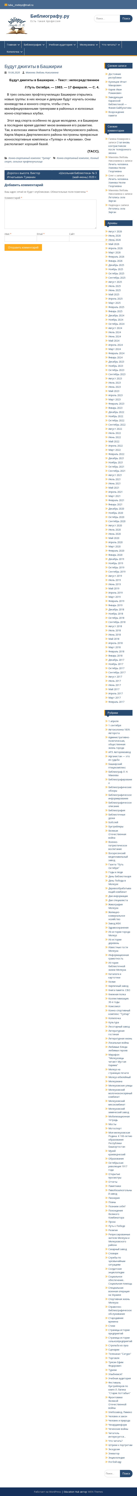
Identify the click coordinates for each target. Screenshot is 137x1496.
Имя (8, 234)
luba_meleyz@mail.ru (20, 5)
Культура (113, 1022)
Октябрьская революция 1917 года (117, 1166)
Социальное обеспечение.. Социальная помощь (120, 1280)
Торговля (113, 1358)
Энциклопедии (116, 1457)
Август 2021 (115, 475)
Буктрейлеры (115, 826)
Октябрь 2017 (116, 668)
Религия (113, 1230)
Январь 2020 (115, 554)
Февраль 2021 (116, 500)
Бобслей (113, 822)
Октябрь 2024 (116, 323)
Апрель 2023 (115, 395)
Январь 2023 (115, 407)
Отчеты (112, 1181)
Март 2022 (114, 449)
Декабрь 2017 (116, 659)
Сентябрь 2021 (116, 470)
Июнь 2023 (114, 386)
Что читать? (109, 44)
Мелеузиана (87, 44)
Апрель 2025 (115, 298)
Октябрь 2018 (116, 617)
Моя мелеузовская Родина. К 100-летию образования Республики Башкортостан (120, 1139)
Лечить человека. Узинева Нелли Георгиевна (118, 168)
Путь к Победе (116, 1226)
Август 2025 (115, 281)
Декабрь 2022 (116, 412)
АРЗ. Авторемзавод (119, 752)
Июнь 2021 (114, 483)
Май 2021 (113, 487)
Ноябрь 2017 (115, 664)
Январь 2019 (115, 605)
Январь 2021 (115, 504)
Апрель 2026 (115, 248)
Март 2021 (114, 496)
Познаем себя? (116, 1206)
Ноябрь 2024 (115, 319)
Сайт (72, 234)
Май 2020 (113, 538)
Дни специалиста (118, 900)
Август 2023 (115, 378)
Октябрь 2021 (116, 466)
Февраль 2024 (116, 353)
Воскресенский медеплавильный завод (118, 857)
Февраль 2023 (116, 403)
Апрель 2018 (115, 643)
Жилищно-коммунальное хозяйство (116, 916)
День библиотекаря (119, 876)
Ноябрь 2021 (115, 462)
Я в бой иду (114, 1461)
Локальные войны (118, 1042)
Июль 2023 (114, 382)
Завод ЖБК (114, 923)
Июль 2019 (114, 580)
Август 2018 (115, 626)
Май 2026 (113, 244)
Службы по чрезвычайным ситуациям (116, 1261)
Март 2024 (114, 349)
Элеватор (113, 1453)
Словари (113, 1253)
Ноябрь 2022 (115, 416)
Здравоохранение (118, 927)
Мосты (112, 1124)
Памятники (114, 1186)
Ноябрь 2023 (115, 365)
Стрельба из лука (118, 1345)
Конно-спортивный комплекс (73, 158)
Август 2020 (115, 525)
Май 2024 (113, 340)
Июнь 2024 (114, 336)
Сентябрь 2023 (116, 374)
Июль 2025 (114, 286)
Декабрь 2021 (116, 458)
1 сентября (114, 725)
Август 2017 (115, 676)
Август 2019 (115, 575)
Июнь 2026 (114, 239)
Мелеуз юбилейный (119, 1077)
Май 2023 (113, 391)
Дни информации (118, 896)
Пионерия (114, 1197)
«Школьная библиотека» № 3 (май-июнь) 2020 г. (78, 175)
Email (41, 234)
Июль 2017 (114, 680)
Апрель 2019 (115, 592)
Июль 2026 (114, 235)
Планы (112, 1202)
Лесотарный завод (119, 1026)
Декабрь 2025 (116, 265)
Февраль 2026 (116, 256)
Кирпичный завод (118, 985)
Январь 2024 (115, 357)
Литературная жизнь (120, 1038)
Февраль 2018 (116, 651)
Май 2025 (113, 294)
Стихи (111, 1325)
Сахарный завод (117, 1249)
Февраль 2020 (116, 550)
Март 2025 (114, 302)
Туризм (112, 1370)
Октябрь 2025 (116, 273)
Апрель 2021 (115, 491)
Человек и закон (117, 1416)
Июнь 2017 (114, 685)
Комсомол (114, 1006)
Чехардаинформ (117, 1424)
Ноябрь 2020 (115, 512)
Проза (111, 1221)
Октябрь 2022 (116, 420)
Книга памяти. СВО (119, 990)
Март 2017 (114, 697)
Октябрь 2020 (116, 517)
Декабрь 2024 (116, 315)
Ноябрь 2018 (115, 613)
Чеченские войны (118, 1428)
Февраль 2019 (116, 601)
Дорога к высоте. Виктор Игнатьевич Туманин (23, 175)
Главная (11, 44)
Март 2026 (114, 252)
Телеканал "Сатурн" (119, 1353)
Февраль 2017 (116, 701)
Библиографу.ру (49, 16)
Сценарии (113, 1349)
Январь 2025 (115, 311)
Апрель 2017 (115, 693)
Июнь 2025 (114, 290)
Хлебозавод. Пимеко (120, 1412)
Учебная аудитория (60, 44)
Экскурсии (114, 1449)
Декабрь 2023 (116, 361)
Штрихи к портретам (120, 1445)
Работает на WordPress (47, 1491)
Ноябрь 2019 (115, 563)
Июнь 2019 (114, 584)
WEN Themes (95, 1491)
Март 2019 (114, 596)
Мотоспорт (115, 1128)
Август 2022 (115, 428)
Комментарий (13, 197)
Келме (112, 981)
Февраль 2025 (116, 307)
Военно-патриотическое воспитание (117, 845)
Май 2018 (113, 638)
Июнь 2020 (114, 533)
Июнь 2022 (114, 437)
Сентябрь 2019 (116, 571)
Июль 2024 (114, 332)
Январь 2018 (115, 655)
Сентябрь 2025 (116, 277)
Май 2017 (113, 689)
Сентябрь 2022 (116, 424)
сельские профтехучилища (27, 161)
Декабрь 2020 (116, 508)
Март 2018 (114, 647)
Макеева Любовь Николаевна (42, 72)
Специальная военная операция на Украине (118, 1291)
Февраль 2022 (116, 454)
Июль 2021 (114, 479)
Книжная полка (117, 994)
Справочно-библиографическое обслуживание (120, 1310)
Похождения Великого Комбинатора (116, 1214)
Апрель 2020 (115, 542)
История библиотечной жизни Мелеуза (117, 966)
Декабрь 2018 (116, 609)
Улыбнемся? (115, 1374)
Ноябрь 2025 (115, 269)
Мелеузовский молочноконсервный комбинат (120, 1093)
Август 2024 (115, 328)
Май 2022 (113, 441)
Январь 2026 (115, 260)
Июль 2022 (114, 433)
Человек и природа (119, 1420)
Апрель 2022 (115, 445)
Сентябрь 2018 (116, 622)
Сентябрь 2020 (116, 521)
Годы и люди (115, 872)
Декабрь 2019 (116, 559)
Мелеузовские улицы (120, 1085)
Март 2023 (114, 399)
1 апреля (113, 721)
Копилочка (13, 51)
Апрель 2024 (115, 344)
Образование (116, 1158)
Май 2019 (113, 588)
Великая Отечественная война (117, 834)
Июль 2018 (114, 630)
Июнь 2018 (114, 634)
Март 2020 (114, 546)
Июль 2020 (114, 529)
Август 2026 (115, 231)
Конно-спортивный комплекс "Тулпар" (30, 158)
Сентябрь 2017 (116, 672)
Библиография (32, 44)
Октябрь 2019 (116, 567)
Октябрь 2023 (116, 370)
